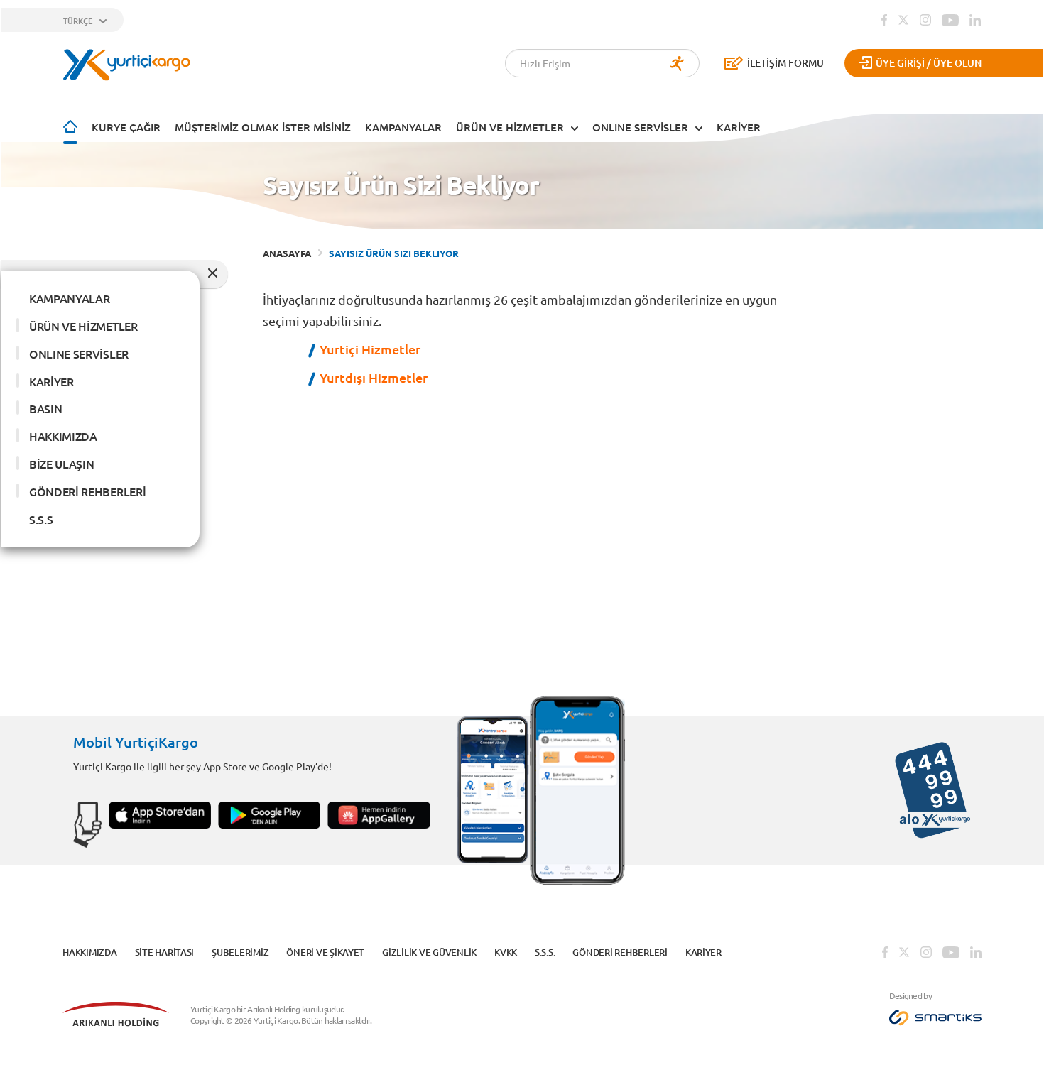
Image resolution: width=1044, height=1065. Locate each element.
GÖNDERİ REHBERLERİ (87, 491)
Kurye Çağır (126, 127)
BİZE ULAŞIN (61, 463)
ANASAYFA (287, 253)
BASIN (45, 408)
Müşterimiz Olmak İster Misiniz (263, 127)
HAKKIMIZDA (63, 436)
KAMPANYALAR (403, 127)
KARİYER (739, 127)
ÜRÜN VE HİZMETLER (510, 127)
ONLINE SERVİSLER (640, 127)
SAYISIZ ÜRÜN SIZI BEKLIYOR (394, 253)
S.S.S (41, 519)
